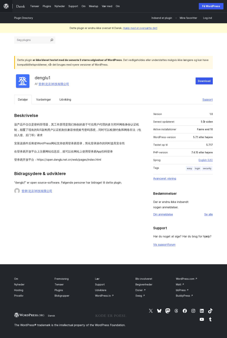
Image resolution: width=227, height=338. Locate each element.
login (197, 168)
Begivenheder (143, 284)
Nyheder (19, 284)
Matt (180, 284)
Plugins (59, 290)
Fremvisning (62, 278)
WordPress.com (186, 278)
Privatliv (18, 295)
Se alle (208, 214)
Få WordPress (211, 6)
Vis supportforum (164, 244)
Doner (140, 290)
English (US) (206, 160)
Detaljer (23, 99)
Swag (140, 295)
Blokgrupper (62, 295)
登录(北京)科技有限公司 (53, 84)
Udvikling (65, 99)
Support (208, 99)
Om (16, 278)
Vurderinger (43, 99)
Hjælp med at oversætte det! (140, 27)
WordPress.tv (104, 295)
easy (189, 168)
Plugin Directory (23, 17)
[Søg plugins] (51, 40)
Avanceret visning (164, 178)
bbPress (182, 290)
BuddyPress (184, 295)
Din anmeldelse (163, 214)
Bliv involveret (143, 278)
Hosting (18, 290)
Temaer (59, 284)
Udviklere (100, 290)
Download (204, 80)
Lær (97, 278)
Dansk (51, 315)
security (207, 168)
